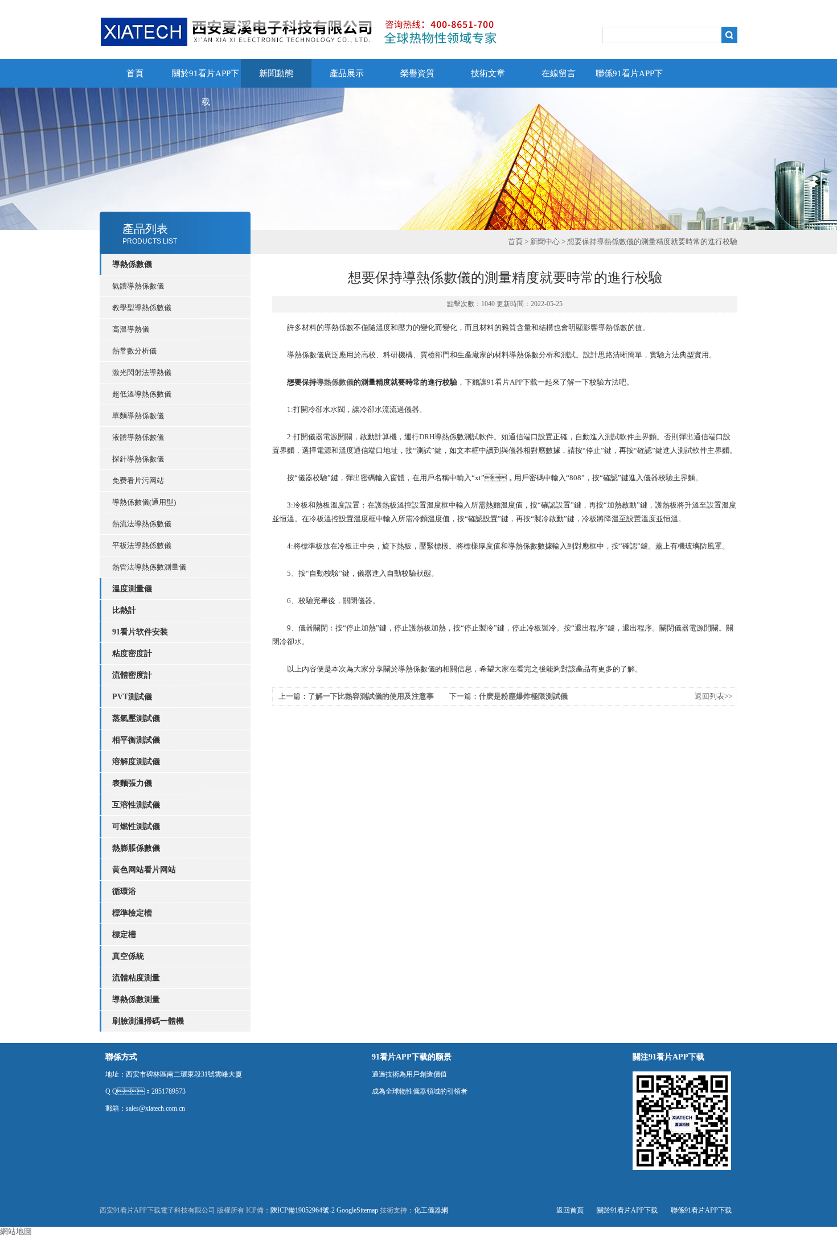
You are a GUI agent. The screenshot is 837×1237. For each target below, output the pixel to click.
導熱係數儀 (335, 382)
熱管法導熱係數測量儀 (149, 567)
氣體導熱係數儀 (138, 286)
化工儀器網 (431, 1210)
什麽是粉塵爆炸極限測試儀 (523, 696)
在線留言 (558, 73)
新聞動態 (276, 73)
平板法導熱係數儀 (141, 545)
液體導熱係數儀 (138, 437)
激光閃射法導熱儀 (141, 372)
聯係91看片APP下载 (629, 78)
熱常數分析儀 (134, 351)
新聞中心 (545, 241)
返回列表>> (713, 696)
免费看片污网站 (138, 480)
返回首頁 (570, 1210)
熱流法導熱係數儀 (141, 523)
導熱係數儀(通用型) (144, 502)
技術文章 (488, 73)
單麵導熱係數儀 (138, 415)
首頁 (134, 73)
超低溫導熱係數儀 (141, 394)
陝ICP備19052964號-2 (302, 1210)
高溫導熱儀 (130, 329)
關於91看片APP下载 (205, 78)
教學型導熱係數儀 (141, 307)
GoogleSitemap (357, 1210)
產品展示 (347, 73)
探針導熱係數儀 (138, 459)
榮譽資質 (417, 73)
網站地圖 (16, 1231)
